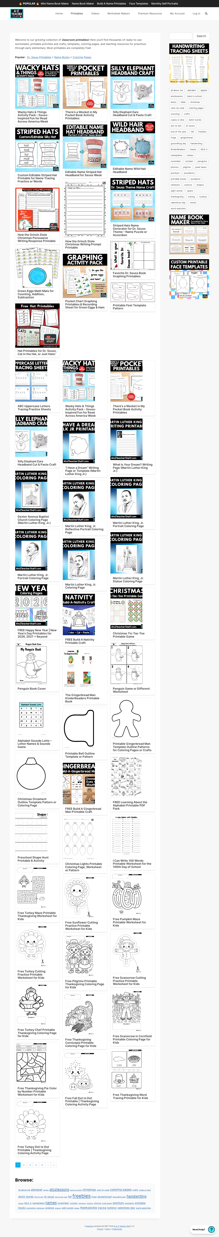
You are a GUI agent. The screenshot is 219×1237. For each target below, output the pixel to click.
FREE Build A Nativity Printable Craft (79, 641)
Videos (95, 13)
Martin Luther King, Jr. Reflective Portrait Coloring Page (84, 529)
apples (46, 1190)
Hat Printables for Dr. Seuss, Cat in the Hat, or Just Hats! (37, 352)
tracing (102, 1207)
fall (70, 1196)
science (49, 1207)
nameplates (38, 1203)
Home (59, 13)
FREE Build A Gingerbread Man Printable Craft (83, 810)
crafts (135, 1190)
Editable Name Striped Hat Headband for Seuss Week (83, 173)
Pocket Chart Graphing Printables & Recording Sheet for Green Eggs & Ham (85, 304)
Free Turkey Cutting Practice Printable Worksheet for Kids (31, 974)
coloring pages (121, 1189)
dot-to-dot (38, 1197)
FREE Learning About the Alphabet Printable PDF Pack (130, 805)
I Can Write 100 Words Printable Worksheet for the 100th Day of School (132, 864)
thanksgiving (88, 1207)
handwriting (137, 1196)
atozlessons (59, 1189)
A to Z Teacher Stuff (122, 1226)
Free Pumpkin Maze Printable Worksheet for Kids (129, 922)
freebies (81, 1196)
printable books (178, 179)
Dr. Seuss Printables (39, 57)
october (74, 1203)
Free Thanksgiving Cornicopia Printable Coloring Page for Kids (80, 1043)
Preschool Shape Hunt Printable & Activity (33, 859)
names (51, 1202)
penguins (82, 1203)
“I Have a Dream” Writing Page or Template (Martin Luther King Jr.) (83, 471)
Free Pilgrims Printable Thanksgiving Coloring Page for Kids (84, 984)
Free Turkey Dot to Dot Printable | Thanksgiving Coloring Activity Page (34, 1150)
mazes (21, 1203)
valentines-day (126, 1207)
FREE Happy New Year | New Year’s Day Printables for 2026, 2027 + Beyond (37, 633)
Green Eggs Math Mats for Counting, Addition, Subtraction (36, 294)
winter (193, 202)
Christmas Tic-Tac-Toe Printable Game (129, 635)
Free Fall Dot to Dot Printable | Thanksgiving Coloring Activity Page (82, 1101)
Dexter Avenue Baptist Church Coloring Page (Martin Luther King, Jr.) (34, 520)
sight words (67, 1208)
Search (201, 36)
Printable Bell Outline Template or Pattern (80, 755)
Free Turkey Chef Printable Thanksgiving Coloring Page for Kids (37, 1033)
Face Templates (138, 3)
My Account (177, 13)
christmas (89, 1189)
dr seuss (49, 1196)
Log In (196, 13)
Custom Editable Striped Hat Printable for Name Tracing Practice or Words (37, 178)
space (76, 1208)
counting (175, 114)
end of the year (61, 1197)
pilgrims (97, 1203)
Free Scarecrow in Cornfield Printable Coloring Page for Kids (132, 1039)
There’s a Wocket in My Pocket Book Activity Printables (81, 115)
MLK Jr (28, 1203)
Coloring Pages (82, 57)
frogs (94, 1196)
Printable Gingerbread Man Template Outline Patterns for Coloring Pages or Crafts (132, 747)
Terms (107, 1229)
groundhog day (119, 1197)
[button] (203, 1229)
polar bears (107, 1203)
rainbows (40, 1208)
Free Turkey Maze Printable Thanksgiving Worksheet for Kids (37, 916)
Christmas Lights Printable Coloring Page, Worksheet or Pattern (83, 867)
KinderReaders (178, 149)
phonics (90, 1203)
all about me (24, 1190)
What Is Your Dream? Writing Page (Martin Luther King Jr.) (132, 468)
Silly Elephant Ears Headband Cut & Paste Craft (132, 113)
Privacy (100, 1229)
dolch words (26, 1196)
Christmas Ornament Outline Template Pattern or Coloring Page (37, 802)
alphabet (36, 1189)
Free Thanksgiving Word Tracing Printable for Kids (130, 1096)
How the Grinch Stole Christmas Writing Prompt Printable (83, 244)
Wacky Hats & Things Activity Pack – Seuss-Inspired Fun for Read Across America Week (33, 116)
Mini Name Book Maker (55, 3)
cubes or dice (145, 1190)
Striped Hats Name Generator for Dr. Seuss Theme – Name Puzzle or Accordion (130, 230)
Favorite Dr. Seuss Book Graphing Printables (129, 274)
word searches (143, 1208)
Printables (77, 13)
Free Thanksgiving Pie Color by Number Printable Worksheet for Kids (37, 1091)
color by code (103, 1190)
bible (183, 102)
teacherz (89, 1226)
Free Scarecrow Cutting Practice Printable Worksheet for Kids (129, 981)
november (63, 1203)
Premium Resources (150, 13)
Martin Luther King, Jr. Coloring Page (80, 586)
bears (173, 102)
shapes (58, 1208)
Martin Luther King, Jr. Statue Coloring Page (128, 579)
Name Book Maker (83, 3)
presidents (129, 1203)
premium (118, 1203)
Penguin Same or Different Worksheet (131, 690)
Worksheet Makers (118, 13)
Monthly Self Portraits (164, 3)
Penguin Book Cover (32, 688)
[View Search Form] (206, 13)
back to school (76, 1190)
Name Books (62, 57)
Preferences (117, 1229)
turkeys (112, 1207)
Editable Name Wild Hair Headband (129, 170)
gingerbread (104, 1196)
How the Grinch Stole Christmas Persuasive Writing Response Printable (37, 238)
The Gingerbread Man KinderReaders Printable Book (82, 698)
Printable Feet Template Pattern (129, 307)
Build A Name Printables (111, 3)
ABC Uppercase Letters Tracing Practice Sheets (34, 407)
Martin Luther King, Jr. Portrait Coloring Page (128, 524)
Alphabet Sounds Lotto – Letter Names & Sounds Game (35, 744)
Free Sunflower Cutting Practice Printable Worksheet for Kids (81, 926)
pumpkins (31, 1208)
